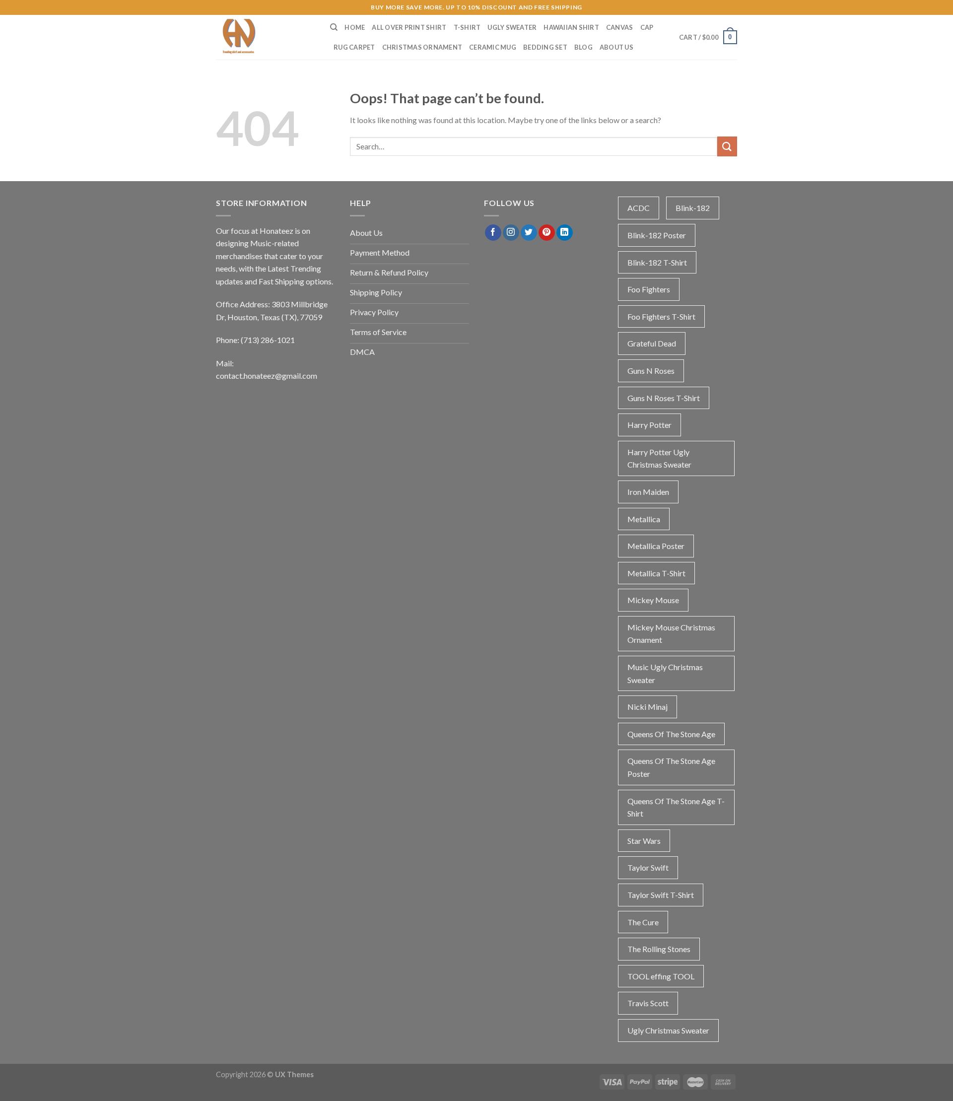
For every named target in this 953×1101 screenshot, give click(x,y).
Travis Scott (648, 1003)
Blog (583, 47)
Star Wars (644, 840)
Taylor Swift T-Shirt (660, 894)
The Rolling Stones (658, 949)
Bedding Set (545, 47)
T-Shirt (467, 27)
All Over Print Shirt (409, 27)
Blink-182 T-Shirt (657, 262)
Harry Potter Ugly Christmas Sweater (659, 458)
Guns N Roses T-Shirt (663, 398)
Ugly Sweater (512, 27)
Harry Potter (649, 424)
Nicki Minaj (647, 706)
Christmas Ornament (422, 47)
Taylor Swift (648, 867)
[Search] (334, 27)
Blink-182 (693, 207)
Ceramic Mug (492, 47)
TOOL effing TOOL (660, 976)
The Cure (643, 922)
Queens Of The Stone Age (671, 734)
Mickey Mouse (653, 600)
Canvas (619, 27)
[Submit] (727, 146)
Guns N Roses (651, 370)
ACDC (638, 207)
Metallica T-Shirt (656, 573)
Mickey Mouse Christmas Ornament (671, 633)
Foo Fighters (648, 289)
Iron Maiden (648, 491)
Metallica (643, 519)
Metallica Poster (655, 545)
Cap (647, 27)
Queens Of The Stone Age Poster (671, 767)
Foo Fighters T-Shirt (661, 316)
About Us (616, 47)
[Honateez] (265, 37)
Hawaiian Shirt (571, 27)
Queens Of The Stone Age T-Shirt (676, 807)
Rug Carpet (354, 47)
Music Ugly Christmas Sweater (665, 673)
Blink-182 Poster (656, 235)
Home (354, 27)
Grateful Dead (651, 343)
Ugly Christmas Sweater (668, 1030)
